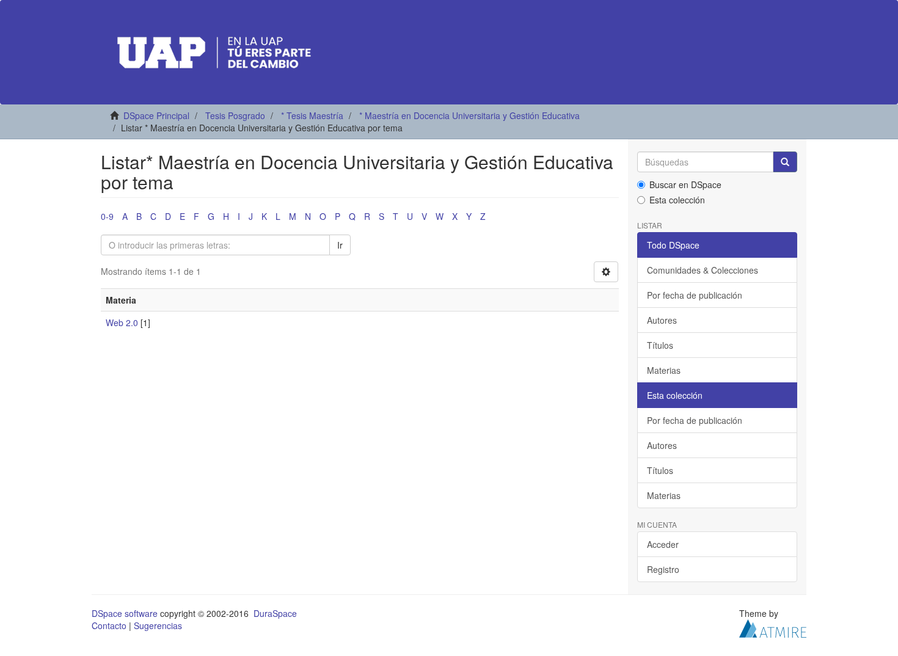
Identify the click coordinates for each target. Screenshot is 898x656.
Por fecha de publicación (694, 295)
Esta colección (677, 200)
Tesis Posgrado (235, 115)
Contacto (109, 625)
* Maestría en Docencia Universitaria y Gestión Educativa (469, 115)
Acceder (663, 544)
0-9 (107, 216)
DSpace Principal (156, 115)
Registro (663, 569)
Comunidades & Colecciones (702, 270)
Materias (664, 370)
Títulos (660, 345)
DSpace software (125, 613)
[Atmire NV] (772, 627)
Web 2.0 (122, 322)
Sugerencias (158, 625)
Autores (662, 320)
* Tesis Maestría (312, 115)
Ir (340, 245)
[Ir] (785, 161)
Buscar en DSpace (685, 184)
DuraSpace (275, 613)
